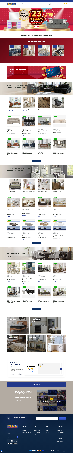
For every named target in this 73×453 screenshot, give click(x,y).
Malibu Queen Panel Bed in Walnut (28, 212)
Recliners (53, 110)
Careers (23, 437)
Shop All (10, 321)
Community (24, 434)
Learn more (13, 75)
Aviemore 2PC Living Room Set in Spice (13, 154)
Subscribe (62, 418)
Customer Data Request (60, 442)
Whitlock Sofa (40, 153)
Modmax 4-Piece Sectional (58, 130)
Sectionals (25, 110)
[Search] (49, 4)
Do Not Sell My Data (60, 441)
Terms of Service (59, 438)
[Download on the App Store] (10, 443)
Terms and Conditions (60, 436)
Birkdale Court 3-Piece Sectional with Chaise (44, 131)
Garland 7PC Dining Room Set (58, 277)
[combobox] (42, 4)
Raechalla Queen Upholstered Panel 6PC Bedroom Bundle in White (58, 235)
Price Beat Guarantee (60, 432)
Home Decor (48, 432)
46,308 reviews (33, 369)
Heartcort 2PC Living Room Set (59, 153)
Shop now (10, 174)
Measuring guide (37, 430)
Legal (58, 435)
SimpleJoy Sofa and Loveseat (27, 153)
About (23, 428)
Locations (24, 430)
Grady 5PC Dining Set (42, 277)
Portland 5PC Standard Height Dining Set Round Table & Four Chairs (28, 278)
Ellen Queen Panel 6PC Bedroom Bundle (28, 235)
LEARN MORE (18, 400)
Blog (23, 435)
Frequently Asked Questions (37, 435)
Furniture (47, 428)
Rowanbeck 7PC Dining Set (27, 301)
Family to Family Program (26, 432)
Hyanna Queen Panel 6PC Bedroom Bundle (44, 235)
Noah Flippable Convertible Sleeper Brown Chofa (12, 131)
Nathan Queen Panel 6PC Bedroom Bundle (13, 235)
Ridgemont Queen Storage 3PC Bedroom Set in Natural (58, 212)
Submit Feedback (37, 432)
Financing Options (60, 430)
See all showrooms (25, 4)
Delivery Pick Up (36, 428)
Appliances (47, 434)
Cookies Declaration (60, 439)
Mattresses (47, 430)
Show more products (36, 161)
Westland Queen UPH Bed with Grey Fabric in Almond (12, 212)
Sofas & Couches (12, 110)
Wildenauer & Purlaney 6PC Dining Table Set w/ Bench (13, 302)
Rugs (38, 110)
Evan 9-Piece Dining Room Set (43, 301)
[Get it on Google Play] (15, 443)
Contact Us (59, 428)
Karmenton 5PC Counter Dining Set (13, 277)
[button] (8, 209)
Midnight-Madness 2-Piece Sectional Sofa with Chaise (27, 131)
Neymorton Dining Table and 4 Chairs (58, 302)
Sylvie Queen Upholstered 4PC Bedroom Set (43, 212)
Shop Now (36, 26)
